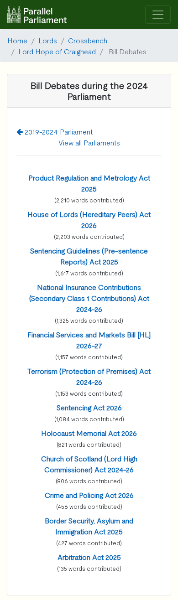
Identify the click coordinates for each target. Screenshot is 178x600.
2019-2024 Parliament (58, 131)
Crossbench (87, 40)
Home (17, 40)
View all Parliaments (89, 142)
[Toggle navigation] (158, 14)
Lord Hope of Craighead (57, 51)
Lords (47, 40)
